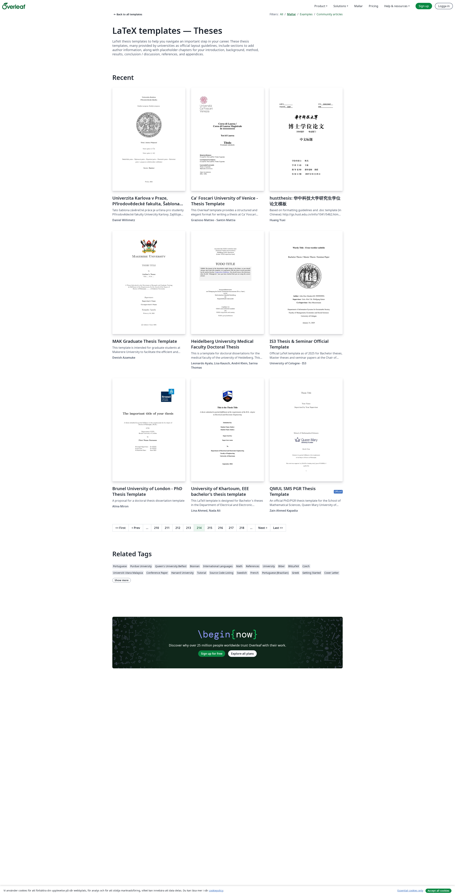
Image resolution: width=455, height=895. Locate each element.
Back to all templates (127, 14)
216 (220, 528)
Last (278, 528)
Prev (136, 528)
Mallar (291, 14)
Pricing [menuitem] (373, 6)
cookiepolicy (216, 890)
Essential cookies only (410, 890)
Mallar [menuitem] (358, 6)
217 (231, 528)
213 (188, 528)
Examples (306, 14)
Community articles (330, 14)
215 (209, 528)
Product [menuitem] (319, 6)
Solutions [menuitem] (339, 6)
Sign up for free (211, 654)
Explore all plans (242, 654)
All (281, 14)
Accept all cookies (438, 890)
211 (167, 528)
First (120, 528)
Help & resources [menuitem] (396, 6)
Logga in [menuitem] (444, 6)
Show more (122, 580)
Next (262, 528)
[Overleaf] (13, 6)
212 (177, 528)
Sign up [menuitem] (424, 6)
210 (156, 528)
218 (241, 528)
